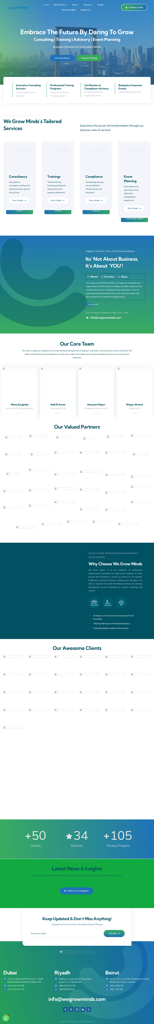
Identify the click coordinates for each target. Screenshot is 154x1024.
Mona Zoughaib (19, 404)
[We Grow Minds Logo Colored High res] (17, 6)
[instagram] (137, 410)
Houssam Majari (96, 404)
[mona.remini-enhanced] (20, 368)
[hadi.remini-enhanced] (58, 368)
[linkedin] (19, 410)
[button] (5, 1018)
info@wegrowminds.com (77, 999)
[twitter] (132, 410)
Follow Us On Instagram (78, 891)
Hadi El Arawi (57, 404)
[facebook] (127, 410)
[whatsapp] (88, 1009)
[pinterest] (142, 410)
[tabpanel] (115, 290)
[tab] (93, 277)
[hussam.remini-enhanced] (96, 368)
